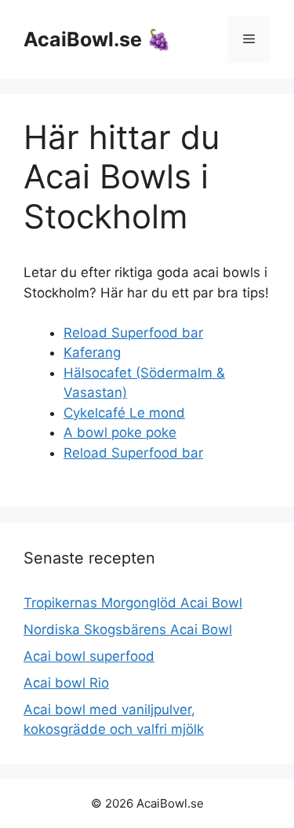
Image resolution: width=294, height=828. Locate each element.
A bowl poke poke (120, 432)
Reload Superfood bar (133, 333)
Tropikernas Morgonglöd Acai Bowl (133, 603)
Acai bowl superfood (89, 656)
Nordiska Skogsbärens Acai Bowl (128, 629)
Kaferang (92, 352)
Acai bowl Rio (66, 683)
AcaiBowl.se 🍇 (97, 39)
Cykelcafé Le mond (124, 413)
